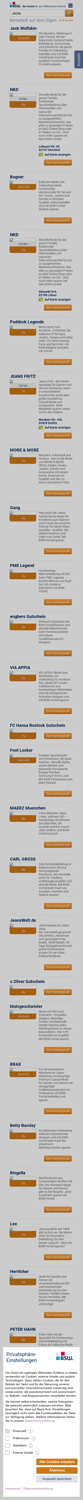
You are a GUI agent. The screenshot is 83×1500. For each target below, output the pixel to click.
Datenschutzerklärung (39, 1420)
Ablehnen (57, 1470)
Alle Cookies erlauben (57, 1462)
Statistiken (20, 1445)
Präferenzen (21, 1438)
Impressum (12, 1488)
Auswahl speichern (57, 1479)
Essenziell (19, 1431)
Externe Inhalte (23, 1452)
